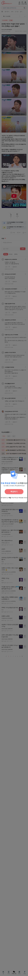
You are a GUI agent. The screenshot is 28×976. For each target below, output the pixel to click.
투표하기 (14, 491)
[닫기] (24, 476)
